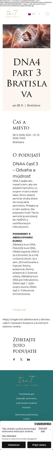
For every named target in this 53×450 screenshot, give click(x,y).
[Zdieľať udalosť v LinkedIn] (28, 359)
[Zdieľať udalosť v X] (21, 359)
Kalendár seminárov (26, 398)
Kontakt (26, 407)
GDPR (26, 419)
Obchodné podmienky (26, 414)
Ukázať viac (19, 309)
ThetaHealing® (26, 394)
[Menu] (47, 14)
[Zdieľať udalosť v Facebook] (14, 359)
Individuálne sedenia (26, 403)
